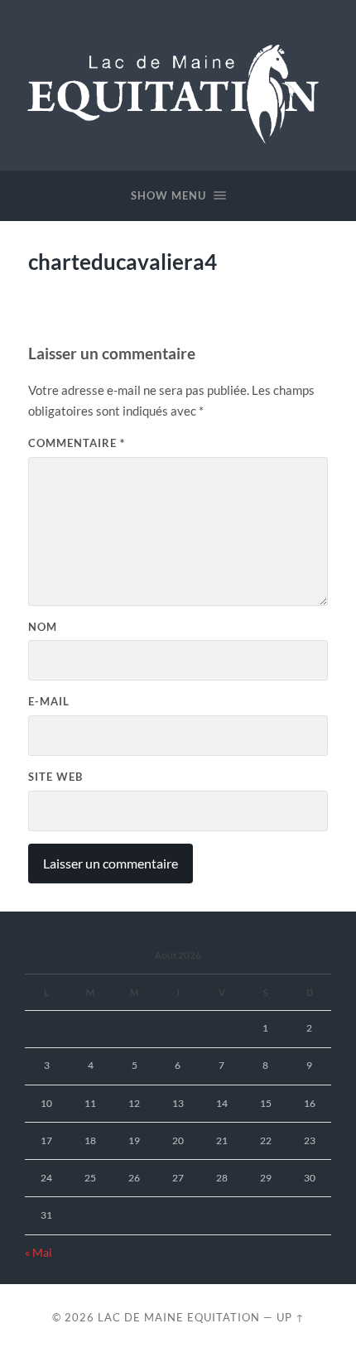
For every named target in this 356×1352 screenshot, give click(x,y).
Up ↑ (291, 1317)
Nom (42, 626)
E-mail (49, 701)
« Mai (38, 1252)
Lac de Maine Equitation (179, 1317)
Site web (55, 776)
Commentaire (76, 443)
